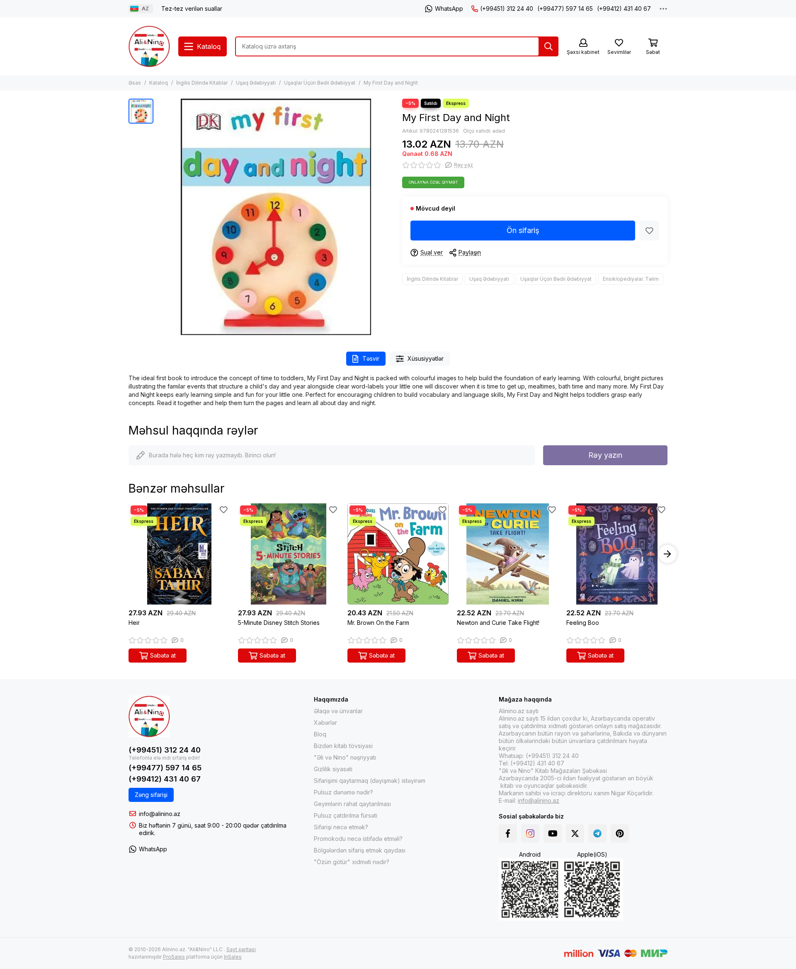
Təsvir (370, 358)
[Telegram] (597, 833)
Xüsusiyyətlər (426, 358)
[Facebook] (508, 833)
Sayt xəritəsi (241, 949)
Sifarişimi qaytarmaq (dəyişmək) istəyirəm (369, 780)
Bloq (320, 734)
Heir (134, 622)
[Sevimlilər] (649, 230)
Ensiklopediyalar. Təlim (631, 279)
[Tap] (548, 46)
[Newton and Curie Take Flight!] (507, 554)
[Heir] (179, 554)
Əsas (135, 83)
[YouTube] (553, 833)
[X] (575, 833)
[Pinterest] (620, 833)
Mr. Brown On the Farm (378, 622)
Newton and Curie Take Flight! (498, 622)
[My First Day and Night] (276, 217)
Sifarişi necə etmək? (341, 827)
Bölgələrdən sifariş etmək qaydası (359, 850)
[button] (128, 554)
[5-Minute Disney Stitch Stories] (288, 554)
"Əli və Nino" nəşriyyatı (345, 757)
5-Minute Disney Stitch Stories (279, 622)
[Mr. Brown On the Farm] (398, 554)
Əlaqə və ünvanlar (338, 710)
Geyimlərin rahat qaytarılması (352, 803)
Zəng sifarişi (151, 794)
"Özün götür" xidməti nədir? (351, 861)
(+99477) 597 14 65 (565, 8)
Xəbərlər (325, 722)
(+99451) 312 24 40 (506, 8)
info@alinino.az (159, 813)
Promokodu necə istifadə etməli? (358, 838)
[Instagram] (530, 833)
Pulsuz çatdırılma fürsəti (345, 815)
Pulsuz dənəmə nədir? (343, 792)
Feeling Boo (582, 622)
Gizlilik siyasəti (333, 768)
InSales (233, 957)
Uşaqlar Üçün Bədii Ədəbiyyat (319, 83)
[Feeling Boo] (616, 554)
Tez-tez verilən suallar (191, 8)
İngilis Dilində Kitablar (202, 83)
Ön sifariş (523, 230)
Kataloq (158, 83)
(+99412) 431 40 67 (624, 8)
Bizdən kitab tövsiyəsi (343, 745)
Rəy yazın (605, 455)
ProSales (174, 957)
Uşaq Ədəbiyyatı (256, 83)
